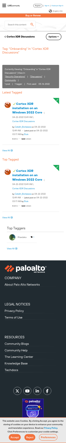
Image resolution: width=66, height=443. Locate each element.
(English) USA (57, 11)
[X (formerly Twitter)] (17, 391)
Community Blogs (17, 343)
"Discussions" (36, 76)
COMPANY (13, 278)
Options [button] (53, 37)
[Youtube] (27, 391)
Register (38, 5)
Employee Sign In (57, 5)
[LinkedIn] (37, 391)
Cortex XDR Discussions (21, 36)
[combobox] (20, 24)
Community (10, 80)
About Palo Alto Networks (22, 284)
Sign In (47, 5)
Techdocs (11, 370)
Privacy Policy (50, 428)
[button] (15, 437)
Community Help (16, 350)
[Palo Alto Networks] (33, 269)
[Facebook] (47, 391)
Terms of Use (13, 317)
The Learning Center (19, 356)
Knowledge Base (16, 363)
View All (6, 150)
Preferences (48, 437)
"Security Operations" (15, 76)
